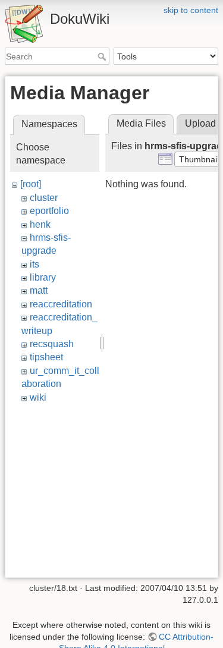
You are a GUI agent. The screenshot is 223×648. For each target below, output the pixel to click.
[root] (30, 184)
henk (40, 224)
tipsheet (46, 357)
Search (103, 56)
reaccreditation (61, 304)
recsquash (52, 344)
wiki (38, 397)
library (43, 277)
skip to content (191, 10)
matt (39, 290)
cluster (44, 198)
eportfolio (49, 211)
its (34, 264)
